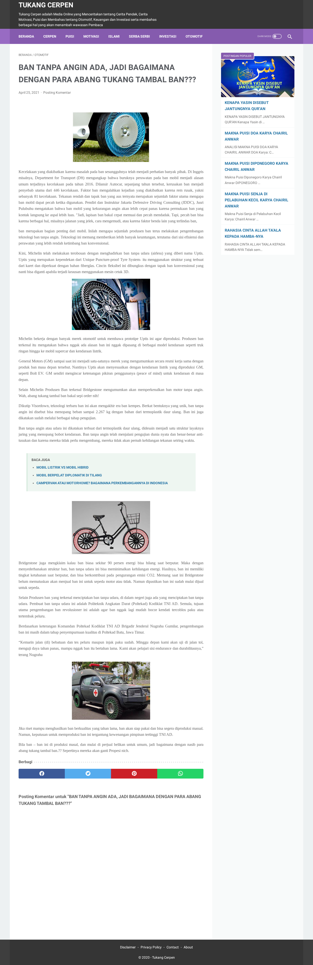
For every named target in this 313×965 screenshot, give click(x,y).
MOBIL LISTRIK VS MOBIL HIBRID (62, 467)
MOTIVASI (91, 36)
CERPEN (49, 36)
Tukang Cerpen (46, 5)
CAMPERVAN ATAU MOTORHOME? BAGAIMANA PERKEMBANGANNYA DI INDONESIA (102, 483)
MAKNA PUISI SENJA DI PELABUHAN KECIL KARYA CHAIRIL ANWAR (256, 200)
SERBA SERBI (139, 36)
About (188, 947)
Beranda (26, 36)
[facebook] (42, 774)
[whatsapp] (180, 774)
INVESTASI (167, 36)
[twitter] (88, 774)
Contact (173, 947)
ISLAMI (114, 36)
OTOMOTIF (194, 36)
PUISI (70, 36)
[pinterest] (134, 774)
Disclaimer (128, 947)
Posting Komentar (57, 92)
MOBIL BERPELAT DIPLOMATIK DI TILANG (69, 475)
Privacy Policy (151, 947)
